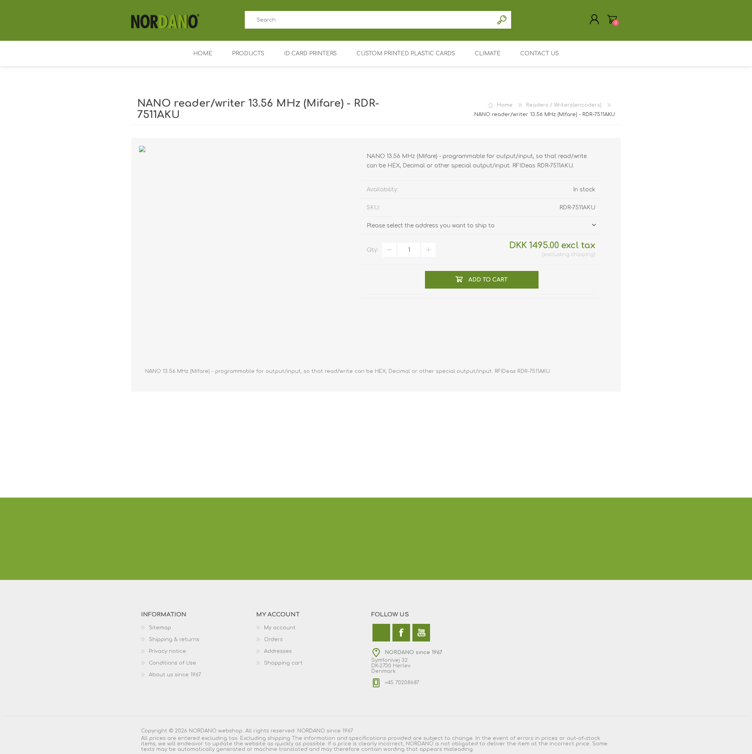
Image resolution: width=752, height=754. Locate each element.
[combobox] (368, 20)
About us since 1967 (175, 675)
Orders (273, 639)
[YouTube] (421, 632)
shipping (582, 254)
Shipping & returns (174, 639)
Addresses (278, 651)
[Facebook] (401, 632)
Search (502, 20)
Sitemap (160, 627)
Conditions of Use (172, 663)
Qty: (372, 250)
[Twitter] (381, 632)
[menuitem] (198, 628)
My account (280, 627)
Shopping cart (283, 663)
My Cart (612, 19)
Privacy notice (167, 651)
